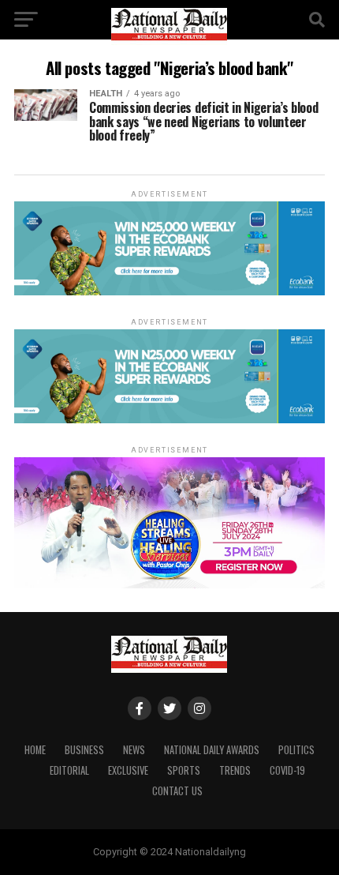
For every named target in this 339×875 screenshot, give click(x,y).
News (134, 749)
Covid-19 (287, 770)
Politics (296, 749)
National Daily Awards (211, 749)
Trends (235, 770)
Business (84, 749)
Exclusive (128, 770)
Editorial (69, 770)
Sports (183, 770)
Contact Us (177, 790)
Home (35, 749)
